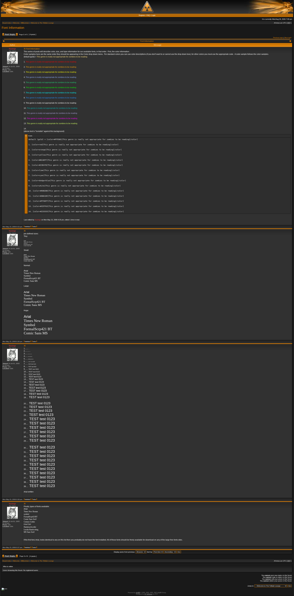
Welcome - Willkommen (21, 23)
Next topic (288, 37)
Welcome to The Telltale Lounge (42, 23)
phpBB (138, 592)
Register (142, 15)
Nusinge (38, 220)
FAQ (148, 15)
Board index (7, 23)
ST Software (148, 594)
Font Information (13, 27)
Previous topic (278, 37)
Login (153, 15)
